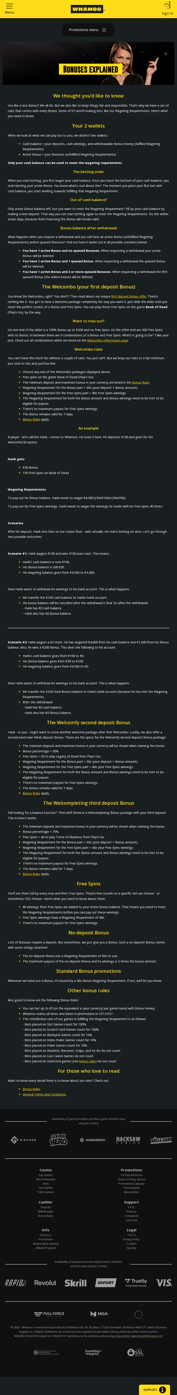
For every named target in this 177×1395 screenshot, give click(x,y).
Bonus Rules (141, 382)
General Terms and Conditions (44, 1094)
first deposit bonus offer (128, 296)
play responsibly (119, 1336)
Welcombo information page (107, 340)
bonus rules (87, 1061)
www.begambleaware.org (147, 1336)
